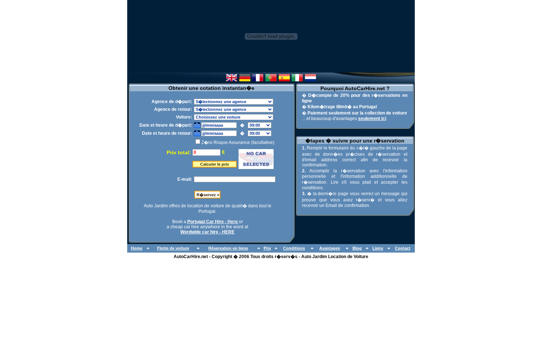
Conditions (294, 248)
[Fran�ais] (257, 79)
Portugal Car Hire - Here (213, 221)
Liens (377, 248)
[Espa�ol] (284, 79)
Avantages (329, 248)
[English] (231, 79)
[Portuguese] (271, 79)
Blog (357, 248)
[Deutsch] (244, 79)
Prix (267, 248)
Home (136, 248)
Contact (402, 248)
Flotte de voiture (173, 248)
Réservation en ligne (228, 248)
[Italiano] (297, 79)
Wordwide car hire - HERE (207, 232)
